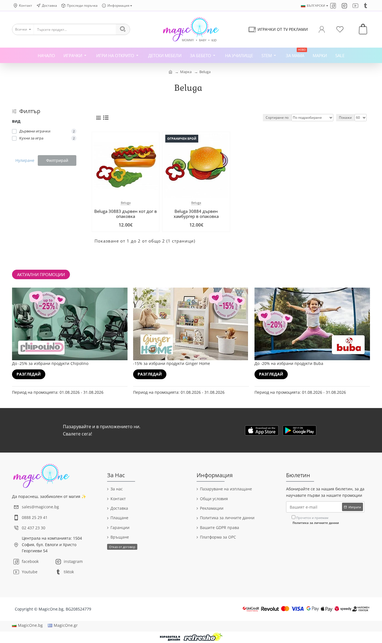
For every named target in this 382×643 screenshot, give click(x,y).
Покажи (345, 117)
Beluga (205, 71)
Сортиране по (277, 117)
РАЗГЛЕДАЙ (28, 374)
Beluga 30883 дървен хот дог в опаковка (125, 214)
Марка (186, 71)
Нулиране (24, 160)
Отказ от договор (122, 547)
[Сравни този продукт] (113, 193)
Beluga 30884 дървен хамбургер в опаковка (196, 214)
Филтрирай (57, 160)
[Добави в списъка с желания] (102, 193)
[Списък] (106, 117)
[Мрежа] (98, 117)
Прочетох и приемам (316, 520)
